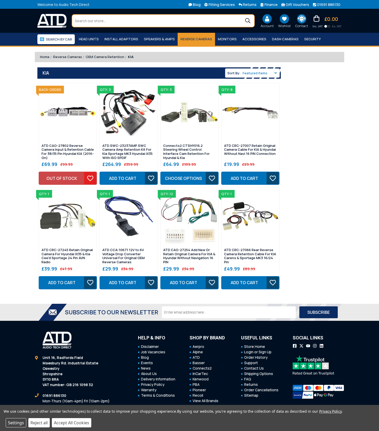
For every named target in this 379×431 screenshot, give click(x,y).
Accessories (254, 39)
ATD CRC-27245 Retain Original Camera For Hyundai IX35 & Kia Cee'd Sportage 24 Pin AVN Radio (67, 256)
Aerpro (198, 346)
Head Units (89, 39)
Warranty (148, 389)
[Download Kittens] (327, 26)
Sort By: (234, 73)
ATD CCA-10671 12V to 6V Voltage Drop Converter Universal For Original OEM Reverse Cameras (123, 256)
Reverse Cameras (196, 39)
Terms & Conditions (158, 395)
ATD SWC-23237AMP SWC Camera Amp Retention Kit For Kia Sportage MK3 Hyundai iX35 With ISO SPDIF (127, 152)
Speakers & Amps (159, 39)
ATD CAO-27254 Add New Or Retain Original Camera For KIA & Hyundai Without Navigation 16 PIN (189, 256)
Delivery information (158, 379)
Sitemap (251, 395)
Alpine (198, 351)
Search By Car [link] (59, 39)
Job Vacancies (153, 351)
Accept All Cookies (71, 423)
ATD (196, 357)
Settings (16, 423)
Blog (145, 357)
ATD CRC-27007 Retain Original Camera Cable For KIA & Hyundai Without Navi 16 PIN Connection (250, 150)
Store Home (254, 346)
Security (312, 39)
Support (251, 362)
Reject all (39, 423)
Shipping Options (258, 373)
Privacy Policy (152, 384)
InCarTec (200, 373)
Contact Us (254, 368)
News (146, 368)
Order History (256, 357)
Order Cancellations (261, 389)
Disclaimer (150, 346)
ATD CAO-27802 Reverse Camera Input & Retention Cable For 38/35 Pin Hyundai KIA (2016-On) (68, 152)
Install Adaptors (121, 39)
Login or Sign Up (257, 351)
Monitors (227, 39)
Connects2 (202, 368)
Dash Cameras (285, 39)
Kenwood (201, 379)
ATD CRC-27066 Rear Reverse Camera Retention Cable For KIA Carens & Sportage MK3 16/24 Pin (250, 256)
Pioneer (199, 389)
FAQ (247, 379)
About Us (149, 373)
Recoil (198, 395)
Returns (251, 384)
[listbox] (260, 73)
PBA (196, 384)
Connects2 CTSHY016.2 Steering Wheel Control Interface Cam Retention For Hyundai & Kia (186, 152)
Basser (199, 362)
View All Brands (205, 400)
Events (147, 362)
